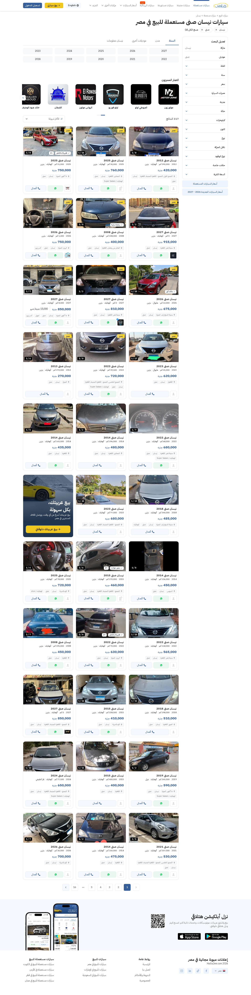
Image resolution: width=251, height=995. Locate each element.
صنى (173, 181)
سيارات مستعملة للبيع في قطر (40, 975)
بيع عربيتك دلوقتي (46, 529)
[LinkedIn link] (190, 971)
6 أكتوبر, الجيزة (61, 176)
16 (74, 887)
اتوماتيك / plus (36, 591)
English (72, 5)
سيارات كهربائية (147, 5)
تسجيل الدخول (32, 5)
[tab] (172, 41)
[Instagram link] (181, 971)
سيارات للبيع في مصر (97, 964)
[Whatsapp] (161, 189)
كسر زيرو (38, 247)
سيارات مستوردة (165, 5)
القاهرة (170, 382)
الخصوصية (145, 980)
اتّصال (140, 188)
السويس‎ (170, 591)
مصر (219, 970)
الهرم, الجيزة (62, 247)
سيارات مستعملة (201, 5)
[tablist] (101, 41)
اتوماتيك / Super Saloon (113, 181)
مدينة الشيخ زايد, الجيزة (164, 314)
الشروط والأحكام (142, 975)
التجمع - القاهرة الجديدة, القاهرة (108, 524)
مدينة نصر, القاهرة (167, 453)
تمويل (37, 315)
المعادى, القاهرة (114, 176)
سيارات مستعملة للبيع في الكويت (38, 964)
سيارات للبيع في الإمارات (95, 969)
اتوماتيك (136, 524)
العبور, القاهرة (168, 724)
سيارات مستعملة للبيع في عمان (39, 980)
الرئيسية (146, 964)
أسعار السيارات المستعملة (205, 184)
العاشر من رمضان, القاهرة (111, 247)
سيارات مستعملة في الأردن (42, 969)
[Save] (133, 130)
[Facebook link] (206, 971)
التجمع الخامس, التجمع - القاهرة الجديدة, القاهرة (102, 382)
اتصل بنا (146, 969)
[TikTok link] (198, 971)
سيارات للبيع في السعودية (94, 975)
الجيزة (65, 382)
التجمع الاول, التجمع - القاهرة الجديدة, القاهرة (156, 176)
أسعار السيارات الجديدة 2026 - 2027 (205, 192)
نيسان (135, 176)
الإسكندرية (63, 591)
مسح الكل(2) (191, 30)
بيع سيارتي (52, 5)
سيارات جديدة (183, 5)
